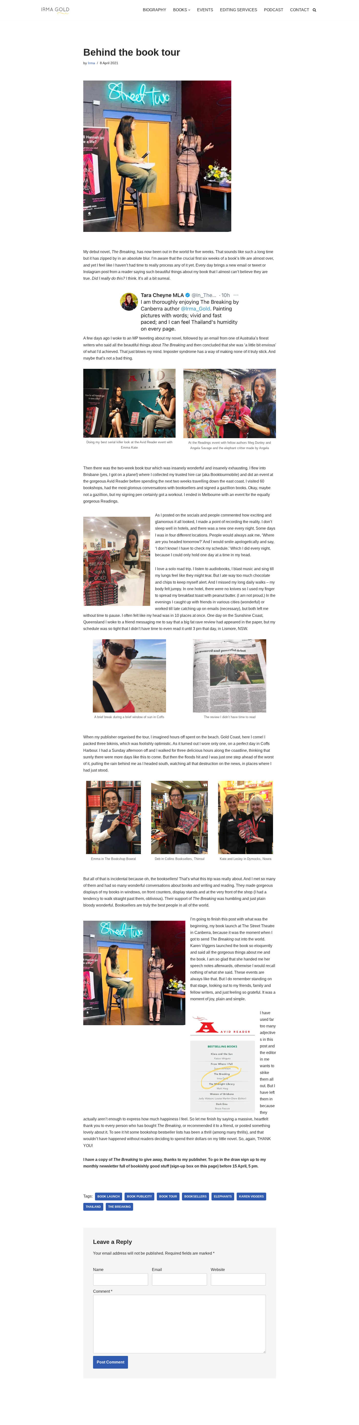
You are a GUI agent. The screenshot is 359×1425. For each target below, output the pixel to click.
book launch (108, 1196)
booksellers (195, 1196)
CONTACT (299, 10)
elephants (223, 1196)
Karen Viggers (251, 1196)
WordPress (84, 1419)
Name (98, 1270)
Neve (45, 1419)
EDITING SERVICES (238, 10)
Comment (102, 1291)
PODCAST (273, 10)
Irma (91, 63)
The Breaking (119, 1206)
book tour (168, 1196)
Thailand (93, 1206)
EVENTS (205, 10)
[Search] (314, 10)
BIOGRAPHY (154, 10)
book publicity (139, 1196)
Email (157, 1270)
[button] (189, 10)
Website (218, 1270)
